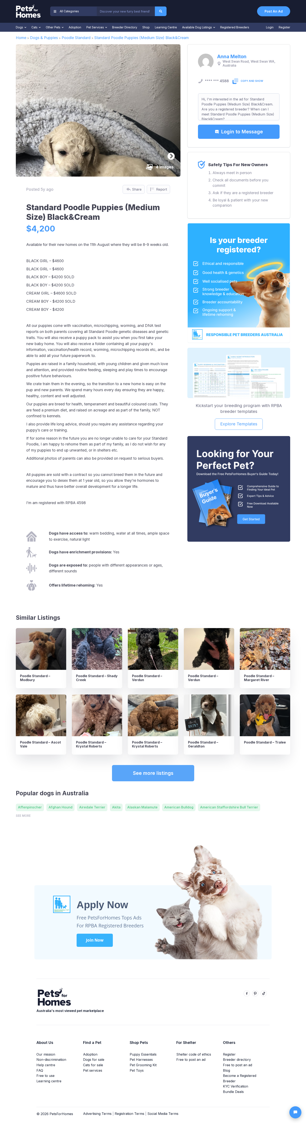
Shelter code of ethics (193, 1054)
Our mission (45, 1054)
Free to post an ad (190, 1059)
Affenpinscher (30, 807)
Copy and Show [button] (252, 80)
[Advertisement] (238, 576)
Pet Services (95, 27)
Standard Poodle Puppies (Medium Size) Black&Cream (141, 37)
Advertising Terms (97, 1114)
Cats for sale (93, 1065)
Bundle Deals (233, 1092)
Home (21, 37)
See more (23, 815)
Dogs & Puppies (44, 37)
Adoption (75, 27)
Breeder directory (237, 1059)
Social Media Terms (162, 1114)
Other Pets (53, 27)
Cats (34, 27)
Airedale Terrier (92, 807)
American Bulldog (178, 807)
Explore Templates (238, 423)
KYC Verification (235, 1086)
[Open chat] (295, 1112)
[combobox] (126, 11)
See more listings (153, 773)
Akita (116, 807)
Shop (146, 27)
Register (284, 27)
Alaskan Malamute (142, 807)
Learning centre (48, 1081)
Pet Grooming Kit (143, 1065)
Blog (226, 1070)
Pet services (92, 1070)
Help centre (45, 1065)
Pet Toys (137, 1070)
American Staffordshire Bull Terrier (229, 807)
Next (169, 154)
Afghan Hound (60, 807)
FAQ (39, 1070)
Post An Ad (274, 11)
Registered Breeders (234, 27)
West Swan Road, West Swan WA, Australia (249, 63)
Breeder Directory (124, 27)
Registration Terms (129, 1114)
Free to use (45, 1076)
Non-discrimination (51, 1059)
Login (270, 27)
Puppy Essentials (143, 1054)
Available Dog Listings (197, 27)
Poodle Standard (76, 37)
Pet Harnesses (141, 1059)
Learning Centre (166, 27)
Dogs (20, 27)
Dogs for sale (93, 1059)
